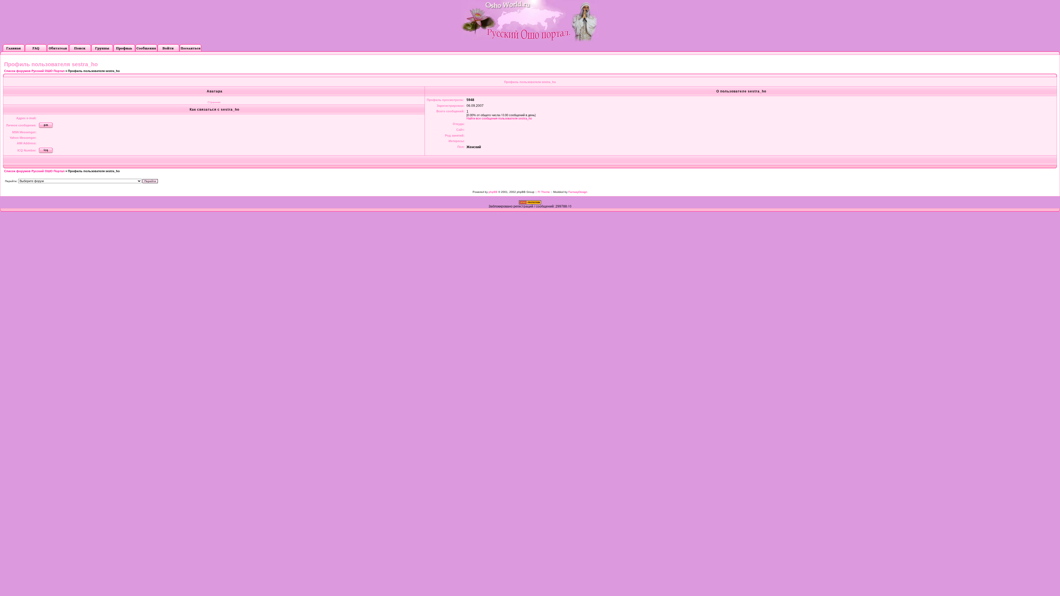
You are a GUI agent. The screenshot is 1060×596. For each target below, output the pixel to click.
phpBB (493, 191)
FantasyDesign (577, 191)
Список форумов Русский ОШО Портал (34, 71)
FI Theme (544, 191)
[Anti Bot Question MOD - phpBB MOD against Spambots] (530, 203)
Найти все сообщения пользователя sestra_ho (499, 118)
